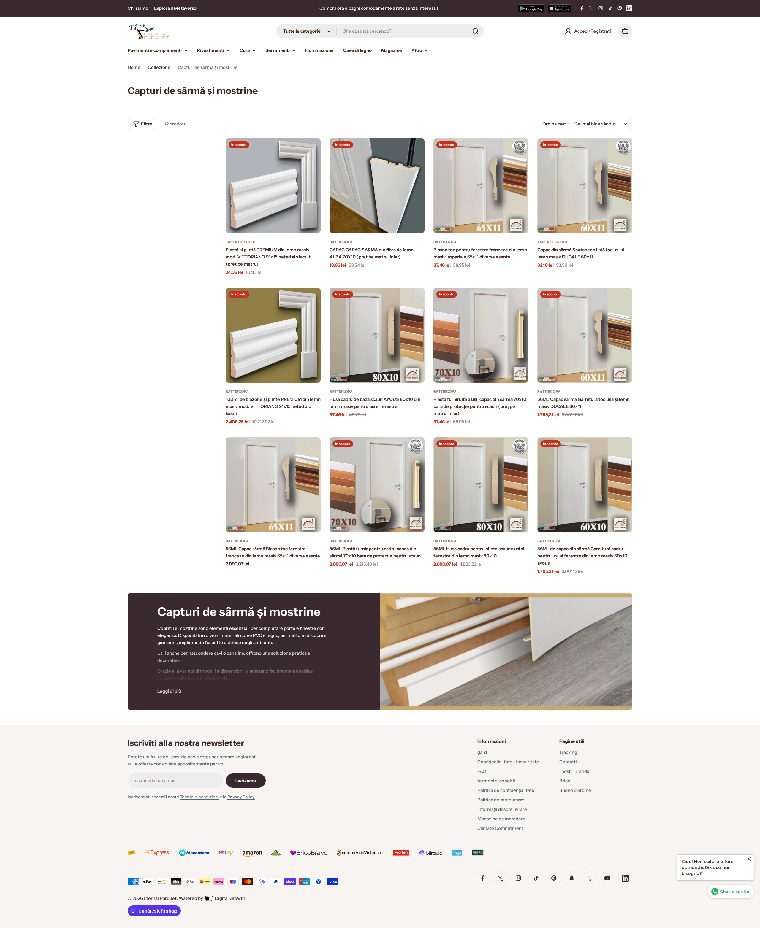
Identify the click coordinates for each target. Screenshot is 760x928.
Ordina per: (554, 124)
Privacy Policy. (241, 797)
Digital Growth (230, 898)
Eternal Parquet (160, 898)
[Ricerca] (475, 31)
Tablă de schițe (241, 242)
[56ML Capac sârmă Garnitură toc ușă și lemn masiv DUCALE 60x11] (584, 335)
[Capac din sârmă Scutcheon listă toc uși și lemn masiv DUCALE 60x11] (584, 185)
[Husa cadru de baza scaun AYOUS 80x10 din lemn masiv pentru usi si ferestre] (377, 335)
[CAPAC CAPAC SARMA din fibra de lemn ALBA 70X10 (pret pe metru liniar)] (377, 185)
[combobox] (380, 31)
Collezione (159, 67)
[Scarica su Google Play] (531, 8)
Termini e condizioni (199, 797)
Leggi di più (169, 691)
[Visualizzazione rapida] (312, 151)
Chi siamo (138, 8)
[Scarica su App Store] (559, 8)
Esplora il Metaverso (175, 8)
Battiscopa (341, 242)
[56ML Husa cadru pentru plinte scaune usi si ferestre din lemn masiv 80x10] (480, 484)
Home (134, 67)
